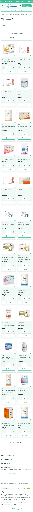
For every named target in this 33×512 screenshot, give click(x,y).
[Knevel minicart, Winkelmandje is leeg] (24, 5)
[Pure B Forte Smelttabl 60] (24, 49)
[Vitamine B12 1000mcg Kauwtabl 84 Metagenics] (24, 247)
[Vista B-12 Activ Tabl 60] (8, 149)
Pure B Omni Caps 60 (7, 191)
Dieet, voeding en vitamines (12, 14)
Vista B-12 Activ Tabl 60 (7, 159)
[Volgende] (22, 446)
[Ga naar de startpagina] (11, 5)
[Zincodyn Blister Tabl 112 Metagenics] (8, 213)
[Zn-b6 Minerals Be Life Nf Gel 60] (24, 413)
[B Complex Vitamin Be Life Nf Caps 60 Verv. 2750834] (8, 115)
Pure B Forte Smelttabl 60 (24, 59)
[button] (16, 26)
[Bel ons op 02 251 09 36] (20, 5)
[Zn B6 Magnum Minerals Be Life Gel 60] (24, 280)
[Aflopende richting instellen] (22, 37)
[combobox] (14, 10)
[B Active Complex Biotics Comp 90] (24, 346)
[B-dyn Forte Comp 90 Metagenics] (24, 313)
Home (2, 14)
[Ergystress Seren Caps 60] (24, 149)
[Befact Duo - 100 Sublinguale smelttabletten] (8, 49)
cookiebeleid (13, 504)
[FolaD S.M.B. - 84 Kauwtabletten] (8, 280)
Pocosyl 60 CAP (21, 390)
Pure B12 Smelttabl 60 (7, 93)
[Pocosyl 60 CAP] (24, 380)
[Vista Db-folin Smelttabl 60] (24, 115)
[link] (11, 446)
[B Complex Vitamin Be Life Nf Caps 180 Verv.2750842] (8, 380)
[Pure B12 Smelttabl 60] (8, 82)
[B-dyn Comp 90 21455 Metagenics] (8, 247)
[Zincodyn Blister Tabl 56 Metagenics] (24, 213)
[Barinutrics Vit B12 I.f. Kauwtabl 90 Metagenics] (8, 313)
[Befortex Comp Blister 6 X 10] (24, 180)
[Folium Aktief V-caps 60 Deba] (24, 82)
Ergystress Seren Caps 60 (24, 159)
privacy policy (24, 483)
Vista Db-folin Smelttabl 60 (24, 126)
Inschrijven (16, 478)
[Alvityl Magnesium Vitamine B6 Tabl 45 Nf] (8, 346)
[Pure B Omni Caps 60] (8, 180)
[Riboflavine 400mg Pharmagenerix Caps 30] (8, 413)
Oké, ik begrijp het (16, 509)
